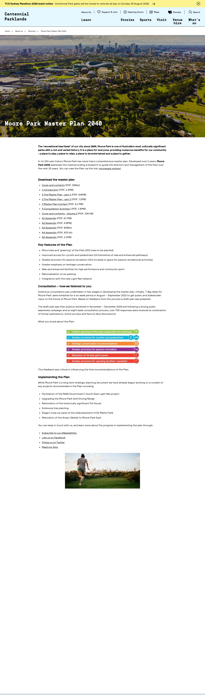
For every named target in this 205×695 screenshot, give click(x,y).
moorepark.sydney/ (110, 168)
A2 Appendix (49, 222)
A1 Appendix (49, 218)
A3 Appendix (49, 227)
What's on (194, 21)
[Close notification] (198, 3)
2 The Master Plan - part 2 (56, 199)
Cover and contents (53, 185)
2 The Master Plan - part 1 (56, 194)
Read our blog (50, 447)
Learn (86, 20)
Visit (162, 20)
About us (19, 31)
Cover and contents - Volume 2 (59, 213)
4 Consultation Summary (56, 208)
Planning (31, 31)
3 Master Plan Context (55, 204)
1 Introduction (50, 189)
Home (7, 31)
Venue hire (177, 21)
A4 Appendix (49, 232)
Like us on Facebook (53, 437)
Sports (145, 20)
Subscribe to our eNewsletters (59, 432)
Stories (127, 20)
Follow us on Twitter (53, 442)
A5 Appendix (49, 237)
